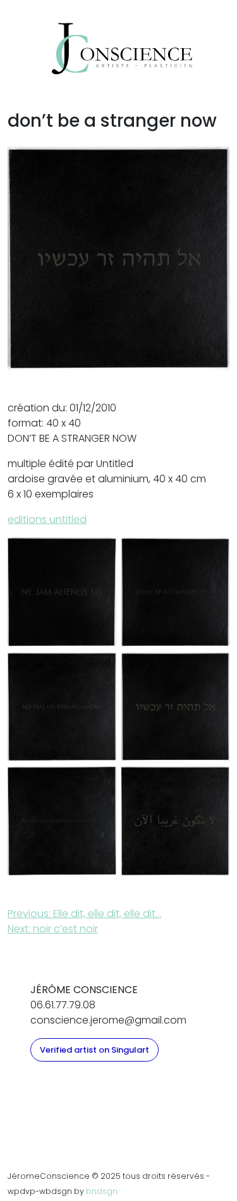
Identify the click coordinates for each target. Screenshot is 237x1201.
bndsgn (102, 1191)
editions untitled (47, 519)
